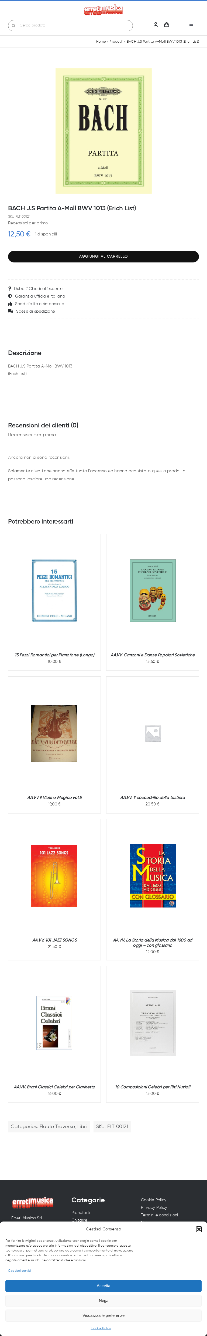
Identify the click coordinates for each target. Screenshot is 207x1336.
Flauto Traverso (57, 1126)
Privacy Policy (154, 1208)
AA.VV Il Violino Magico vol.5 (54, 798)
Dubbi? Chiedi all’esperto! (39, 289)
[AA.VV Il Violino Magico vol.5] (54, 733)
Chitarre (79, 1220)
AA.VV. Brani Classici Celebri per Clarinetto (54, 1087)
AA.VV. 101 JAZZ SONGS (54, 940)
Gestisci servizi (19, 1271)
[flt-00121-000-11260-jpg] (103, 131)
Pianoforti (80, 1213)
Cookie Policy (101, 1328)
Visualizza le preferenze (103, 1315)
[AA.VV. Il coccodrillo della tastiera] (152, 733)
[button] (199, 1229)
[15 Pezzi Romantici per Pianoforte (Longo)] (54, 590)
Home (101, 41)
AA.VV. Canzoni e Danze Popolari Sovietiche (153, 655)
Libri (82, 1126)
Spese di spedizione (35, 311)
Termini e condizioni (159, 1215)
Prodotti (116, 41)
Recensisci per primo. (28, 223)
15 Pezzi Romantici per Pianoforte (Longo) (54, 655)
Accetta (103, 1285)
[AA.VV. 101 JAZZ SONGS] (54, 876)
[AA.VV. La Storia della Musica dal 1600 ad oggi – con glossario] (152, 875)
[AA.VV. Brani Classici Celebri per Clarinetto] (54, 1023)
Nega (103, 1300)
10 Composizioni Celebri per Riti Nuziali (152, 1087)
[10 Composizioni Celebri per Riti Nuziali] (152, 1023)
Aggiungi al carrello (103, 256)
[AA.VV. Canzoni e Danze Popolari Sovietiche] (152, 590)
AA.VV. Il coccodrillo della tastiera (152, 798)
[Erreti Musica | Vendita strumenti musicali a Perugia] (103, 6)
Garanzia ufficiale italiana (40, 296)
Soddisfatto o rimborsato (39, 304)
